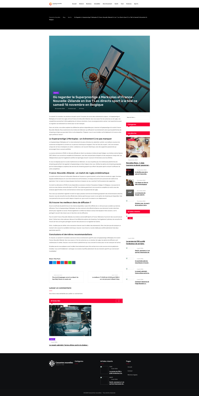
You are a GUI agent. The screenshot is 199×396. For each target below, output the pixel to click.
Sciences (129, 4)
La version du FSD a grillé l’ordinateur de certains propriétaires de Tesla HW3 (136, 243)
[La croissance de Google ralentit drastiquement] (130, 193)
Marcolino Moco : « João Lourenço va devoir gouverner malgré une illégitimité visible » (137, 165)
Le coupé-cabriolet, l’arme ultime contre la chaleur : (68, 345)
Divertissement (107, 4)
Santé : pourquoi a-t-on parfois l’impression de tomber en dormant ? (142, 252)
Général (81, 4)
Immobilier (97, 4)
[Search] (149, 4)
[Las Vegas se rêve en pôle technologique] (130, 182)
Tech (122, 4)
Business (88, 4)
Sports (136, 4)
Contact (130, 371)
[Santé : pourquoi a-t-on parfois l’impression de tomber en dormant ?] (130, 250)
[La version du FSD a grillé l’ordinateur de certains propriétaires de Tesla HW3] (138, 225)
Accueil (74, 4)
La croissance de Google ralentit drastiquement (140, 194)
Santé (116, 4)
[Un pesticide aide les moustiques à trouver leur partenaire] (130, 260)
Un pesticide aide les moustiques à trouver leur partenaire (141, 262)
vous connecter (60, 293)
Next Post (115, 275)
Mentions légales (132, 375)
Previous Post (58, 275)
